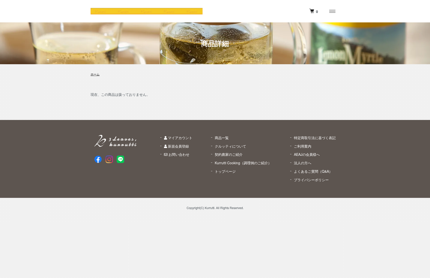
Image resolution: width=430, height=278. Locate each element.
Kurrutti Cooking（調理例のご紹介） (243, 162)
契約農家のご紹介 (229, 154)
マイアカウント (179, 137)
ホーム (95, 74)
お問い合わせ (178, 154)
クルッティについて (230, 146)
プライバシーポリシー (311, 179)
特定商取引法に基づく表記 (315, 137)
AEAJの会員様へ (307, 154)
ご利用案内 (302, 146)
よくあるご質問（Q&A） (313, 171)
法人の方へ (302, 162)
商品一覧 (222, 137)
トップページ (225, 171)
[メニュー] (331, 11)
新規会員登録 (178, 146)
